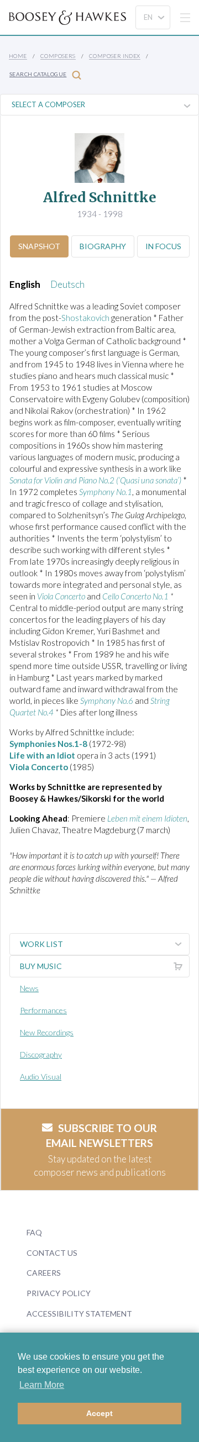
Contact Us (52, 1252)
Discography (41, 1054)
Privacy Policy (59, 1293)
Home (18, 55)
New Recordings (47, 1032)
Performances (43, 1010)
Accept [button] (99, 1413)
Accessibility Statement (79, 1313)
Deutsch (67, 284)
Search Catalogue (37, 74)
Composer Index (114, 55)
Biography (103, 246)
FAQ (34, 1232)
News (29, 988)
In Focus (163, 246)
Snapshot (39, 246)
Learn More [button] (41, 1385)
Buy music (41, 966)
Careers (44, 1272)
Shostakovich (86, 318)
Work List (41, 944)
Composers (58, 55)
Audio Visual (40, 1076)
